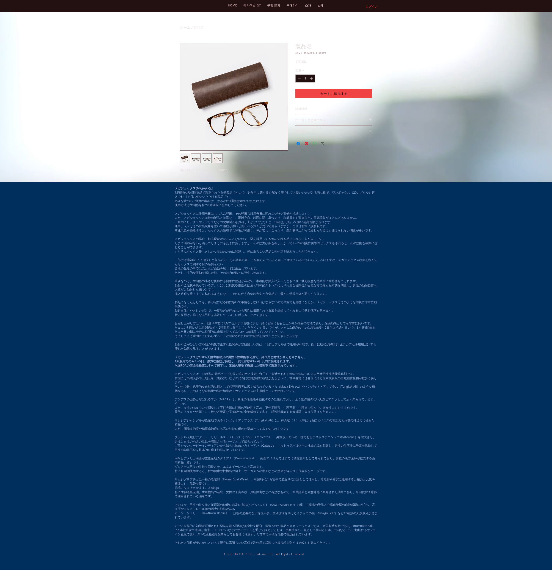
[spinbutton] (305, 78)
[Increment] (312, 78)
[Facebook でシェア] (298, 143)
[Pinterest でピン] (306, 143)
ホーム (185, 27)
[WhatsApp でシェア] (314, 143)
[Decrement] (298, 78)
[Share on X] (322, 143)
